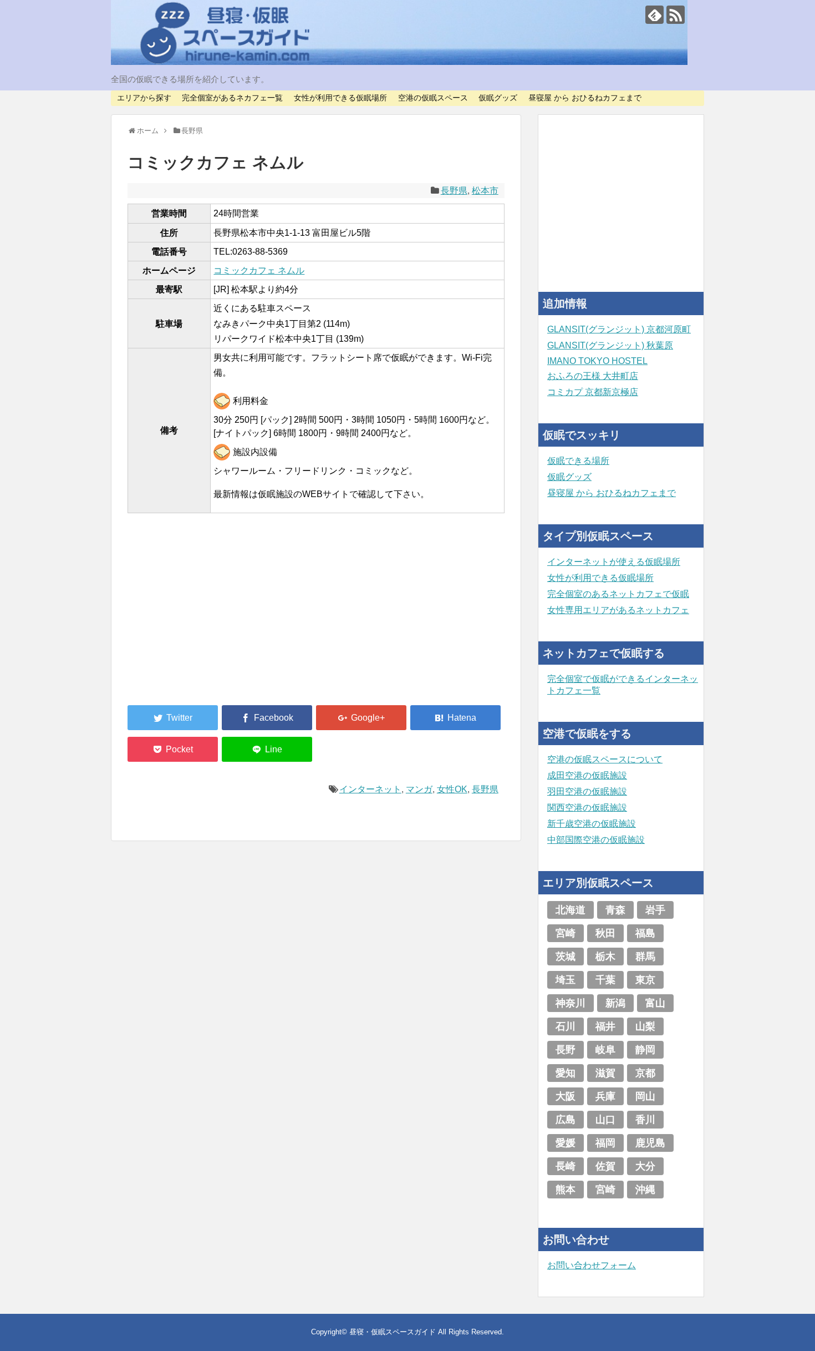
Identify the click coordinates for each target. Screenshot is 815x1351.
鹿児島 (650, 1142)
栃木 (605, 956)
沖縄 (645, 1189)
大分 (645, 1166)
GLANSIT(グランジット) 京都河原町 (619, 329)
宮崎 (565, 933)
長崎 (565, 1166)
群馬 (645, 956)
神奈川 (570, 1003)
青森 (615, 909)
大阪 (565, 1096)
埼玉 (565, 979)
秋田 (605, 933)
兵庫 (605, 1096)
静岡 (645, 1049)
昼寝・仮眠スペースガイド (392, 1332)
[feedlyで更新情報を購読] (654, 15)
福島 (645, 933)
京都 (645, 1073)
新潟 (615, 1003)
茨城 (565, 956)
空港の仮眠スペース (433, 97)
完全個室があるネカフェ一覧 (232, 97)
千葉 (605, 979)
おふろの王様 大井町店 (592, 376)
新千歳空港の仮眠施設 (591, 823)
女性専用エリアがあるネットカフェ (618, 610)
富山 (655, 1003)
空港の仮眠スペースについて (605, 759)
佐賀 (605, 1166)
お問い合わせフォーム (591, 1265)
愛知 (565, 1073)
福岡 (605, 1142)
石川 (565, 1026)
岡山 (645, 1096)
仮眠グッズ (497, 97)
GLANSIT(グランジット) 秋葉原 (610, 345)
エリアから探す (144, 97)
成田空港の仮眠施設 (587, 775)
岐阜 (605, 1049)
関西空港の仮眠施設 (587, 807)
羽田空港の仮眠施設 (587, 791)
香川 (645, 1119)
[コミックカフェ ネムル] (455, 717)
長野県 (454, 190)
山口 (605, 1119)
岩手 (655, 909)
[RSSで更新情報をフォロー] (675, 15)
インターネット (370, 789)
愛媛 (565, 1142)
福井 (605, 1026)
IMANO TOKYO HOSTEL (597, 361)
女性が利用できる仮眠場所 (340, 97)
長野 (565, 1049)
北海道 (570, 909)
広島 (565, 1119)
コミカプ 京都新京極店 (592, 392)
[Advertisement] (211, 616)
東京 (645, 979)
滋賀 (605, 1073)
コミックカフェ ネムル (258, 270)
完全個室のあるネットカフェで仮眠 (618, 594)
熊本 (565, 1189)
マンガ (419, 789)
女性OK (452, 789)
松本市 (485, 190)
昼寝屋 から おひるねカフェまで (584, 97)
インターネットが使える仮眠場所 (613, 561)
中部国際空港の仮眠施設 (596, 839)
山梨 (645, 1026)
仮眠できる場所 (578, 460)
